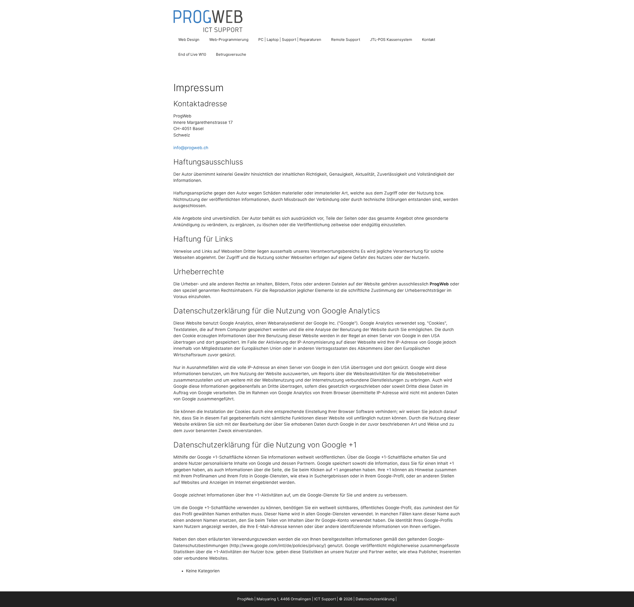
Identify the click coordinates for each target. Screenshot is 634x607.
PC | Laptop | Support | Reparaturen (289, 39)
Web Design (188, 39)
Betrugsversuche (231, 54)
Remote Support (345, 39)
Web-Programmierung (228, 39)
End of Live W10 (192, 54)
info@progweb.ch (190, 147)
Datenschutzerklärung (375, 599)
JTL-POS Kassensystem (391, 39)
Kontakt (428, 39)
